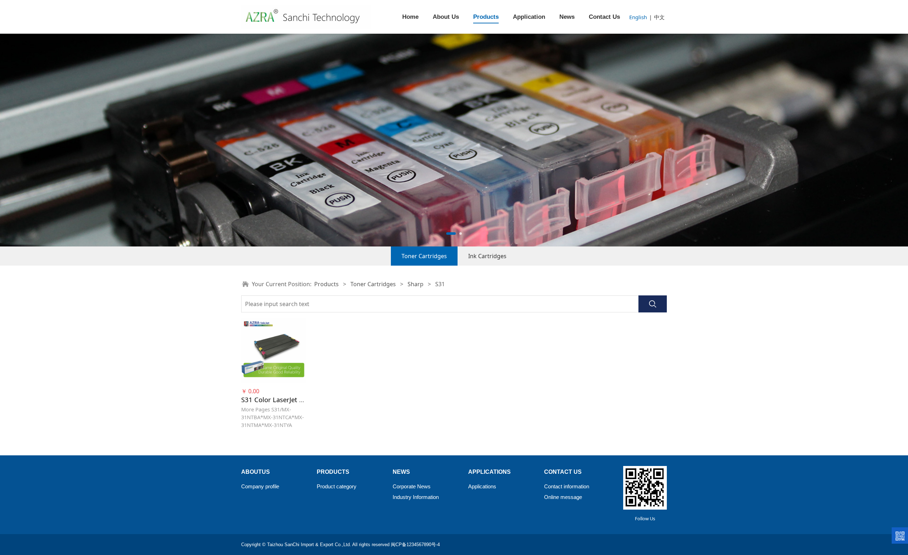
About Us (446, 16)
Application (529, 16)
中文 (659, 17)
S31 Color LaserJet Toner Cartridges (295, 399)
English (638, 17)
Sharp (415, 284)
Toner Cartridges (424, 256)
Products (486, 16)
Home (410, 16)
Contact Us (604, 16)
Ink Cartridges (487, 256)
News (567, 16)
